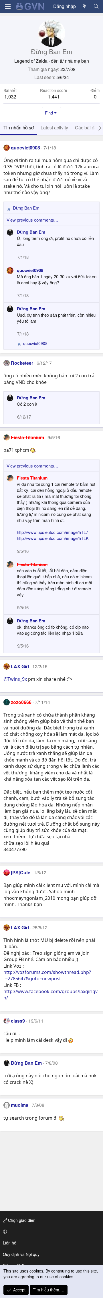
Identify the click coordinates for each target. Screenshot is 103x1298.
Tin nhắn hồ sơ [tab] (18, 127)
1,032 (10, 96)
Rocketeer (22, 363)
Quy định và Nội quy (21, 1254)
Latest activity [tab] (54, 127)
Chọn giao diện (21, 1220)
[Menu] (7, 6)
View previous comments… (32, 220)
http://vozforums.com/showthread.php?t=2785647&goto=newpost (47, 975)
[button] (50, 1231)
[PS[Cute (20, 872)
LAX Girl (20, 666)
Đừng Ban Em (31, 232)
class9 (18, 1020)
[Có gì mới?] (84, 6)
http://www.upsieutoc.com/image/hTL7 (52, 532)
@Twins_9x (15, 679)
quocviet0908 (25, 147)
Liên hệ (9, 1243)
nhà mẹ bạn (77, 61)
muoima (19, 1105)
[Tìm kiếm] (96, 6)
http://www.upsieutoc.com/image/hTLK (53, 538)
